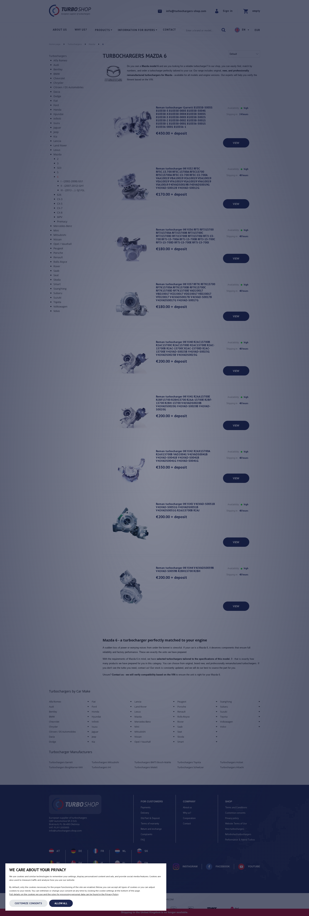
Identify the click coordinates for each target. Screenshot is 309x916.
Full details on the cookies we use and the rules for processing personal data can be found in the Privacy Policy (64, 894)
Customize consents (28, 903)
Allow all (61, 903)
